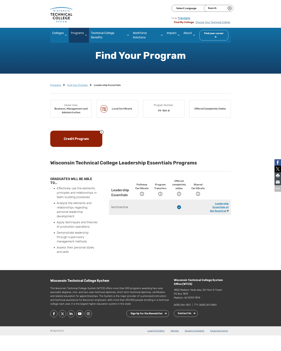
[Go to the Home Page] (61, 14)
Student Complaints (194, 331)
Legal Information (156, 331)
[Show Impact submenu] (179, 35)
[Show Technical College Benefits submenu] (129, 35)
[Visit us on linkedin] (71, 313)
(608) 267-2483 (208, 304)
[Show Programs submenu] (87, 35)
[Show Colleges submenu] (66, 35)
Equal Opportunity (219, 331)
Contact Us (185, 313)
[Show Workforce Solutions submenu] (162, 35)
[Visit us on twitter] (62, 313)
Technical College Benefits (102, 35)
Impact (171, 33)
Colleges (58, 33)
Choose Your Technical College (212, 22)
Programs (77, 33)
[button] (102, 131)
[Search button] (230, 8)
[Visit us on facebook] (53, 313)
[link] (277, 162)
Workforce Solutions (140, 35)
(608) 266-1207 (182, 304)
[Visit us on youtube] (79, 313)
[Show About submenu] (195, 35)
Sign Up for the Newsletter (147, 313)
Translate (184, 18)
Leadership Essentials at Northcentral (219, 207)
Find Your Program (77, 85)
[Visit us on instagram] (88, 313)
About (187, 33)
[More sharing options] (277, 188)
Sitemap (175, 331)
